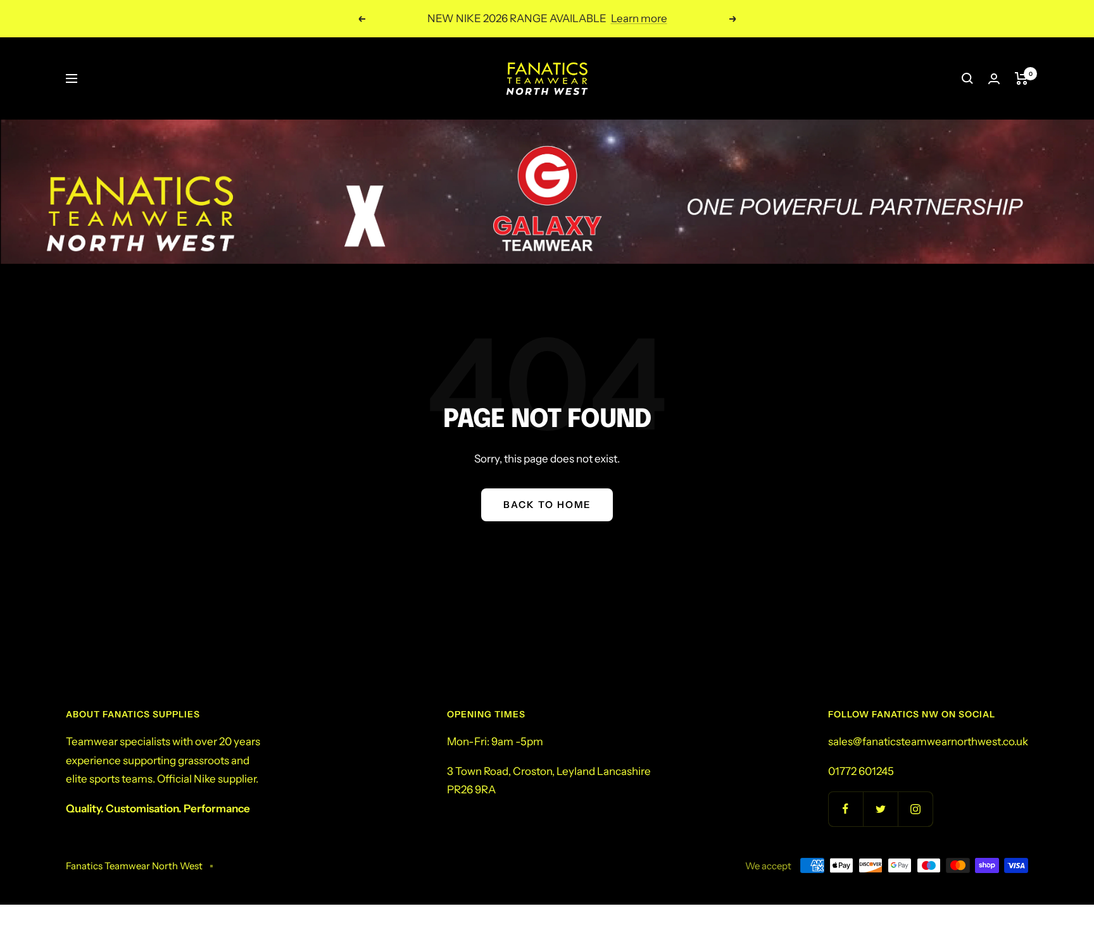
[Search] (967, 78)
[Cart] (1021, 78)
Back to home (547, 505)
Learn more (639, 18)
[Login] (994, 78)
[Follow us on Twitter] (880, 808)
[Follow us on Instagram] (915, 808)
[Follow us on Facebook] (845, 808)
